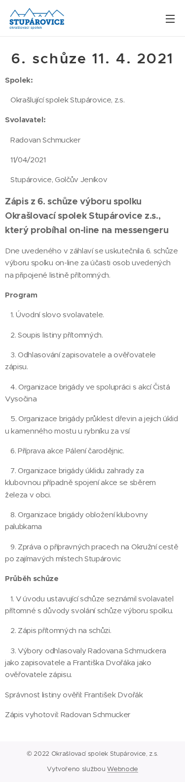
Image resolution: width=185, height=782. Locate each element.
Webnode (122, 769)
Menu (170, 18)
